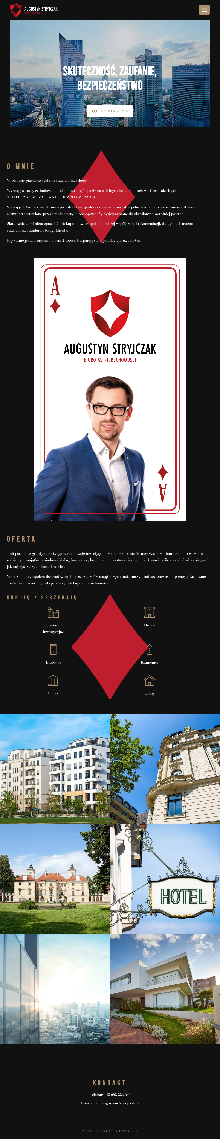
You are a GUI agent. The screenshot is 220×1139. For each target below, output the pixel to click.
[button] (55, 769)
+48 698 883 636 (117, 1095)
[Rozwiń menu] (204, 9)
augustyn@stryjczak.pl (121, 1103)
